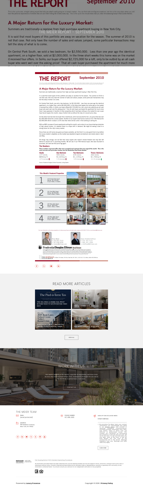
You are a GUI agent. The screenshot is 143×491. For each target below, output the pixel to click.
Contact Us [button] (71, 387)
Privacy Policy (110, 427)
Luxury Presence (33, 483)
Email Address (103, 419)
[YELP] (35, 436)
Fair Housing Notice (41, 460)
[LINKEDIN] (22, 436)
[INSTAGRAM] (17, 436)
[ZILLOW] (44, 436)
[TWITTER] (31, 436)
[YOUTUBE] (26, 436)
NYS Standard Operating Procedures (60, 460)
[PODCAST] (40, 436)
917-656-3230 (69, 417)
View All (71, 337)
